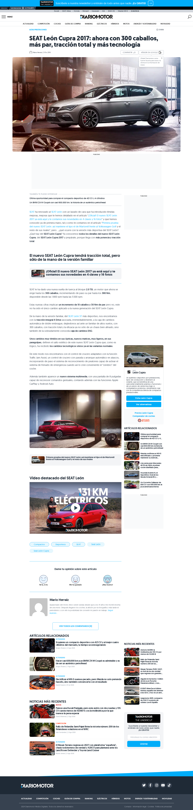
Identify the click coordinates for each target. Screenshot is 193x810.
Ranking (89, 24)
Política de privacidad (163, 806)
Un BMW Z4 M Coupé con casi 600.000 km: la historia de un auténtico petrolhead (68, 203)
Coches (57, 24)
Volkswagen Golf (107, 226)
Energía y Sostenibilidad (145, 24)
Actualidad (28, 24)
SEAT (32, 211)
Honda (76, 11)
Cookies (151, 806)
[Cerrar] (161, 58)
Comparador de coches (144, 416)
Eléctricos (102, 24)
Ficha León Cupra (143, 398)
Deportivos (61, 544)
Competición (44, 24)
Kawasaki (95, 11)
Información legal (139, 806)
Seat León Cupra (41, 550)
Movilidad (165, 24)
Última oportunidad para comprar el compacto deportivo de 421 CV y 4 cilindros (67, 198)
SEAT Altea (66, 11)
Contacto (127, 806)
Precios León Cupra (144, 413)
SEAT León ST (75, 316)
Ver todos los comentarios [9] (75, 626)
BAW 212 (111, 11)
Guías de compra (73, 24)
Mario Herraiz (37, 52)
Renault (86, 11)
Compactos (39, 544)
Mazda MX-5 (123, 11)
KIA (103, 11)
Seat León (95, 544)
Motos (126, 24)
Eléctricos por (16, 8)
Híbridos (115, 24)
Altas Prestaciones (38, 30)
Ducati (56, 11)
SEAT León (56, 211)
